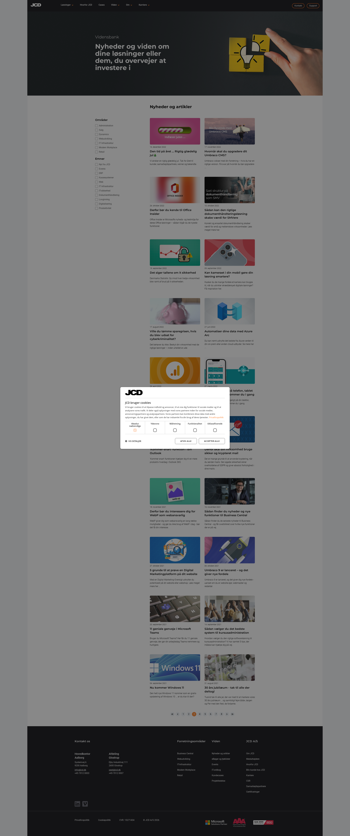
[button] (133, 441)
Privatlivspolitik (216, 417)
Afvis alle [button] (186, 441)
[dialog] (175, 418)
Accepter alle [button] (212, 441)
